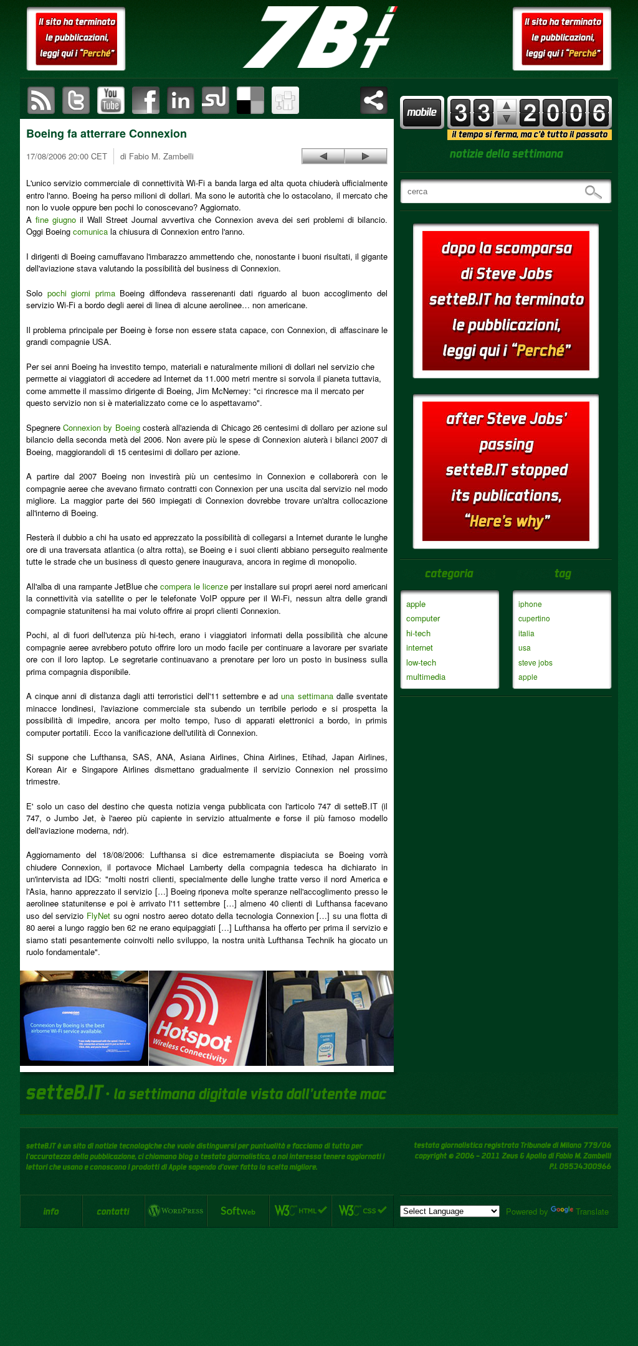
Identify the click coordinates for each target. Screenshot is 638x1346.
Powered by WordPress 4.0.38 (175, 1210)
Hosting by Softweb (238, 1210)
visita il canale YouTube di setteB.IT (111, 100)
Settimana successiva (507, 105)
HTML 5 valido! (300, 1210)
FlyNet (98, 915)
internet (419, 647)
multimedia (425, 676)
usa (524, 647)
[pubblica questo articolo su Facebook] (146, 100)
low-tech (421, 662)
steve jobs (535, 662)
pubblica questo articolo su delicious (250, 100)
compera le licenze (194, 586)
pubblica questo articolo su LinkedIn (180, 100)
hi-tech (418, 633)
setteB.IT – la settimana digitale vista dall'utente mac (319, 37)
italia (526, 633)
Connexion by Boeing (101, 427)
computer (423, 618)
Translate (592, 1211)
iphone (530, 603)
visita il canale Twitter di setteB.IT (76, 100)
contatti (113, 1210)
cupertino (534, 618)
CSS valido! (362, 1210)
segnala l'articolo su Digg (285, 100)
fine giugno (56, 219)
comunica (90, 231)
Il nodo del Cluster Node (365, 156)
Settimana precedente (507, 118)
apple (416, 603)
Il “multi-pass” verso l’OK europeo (323, 156)
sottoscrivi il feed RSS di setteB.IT (41, 100)
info (51, 1210)
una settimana (307, 696)
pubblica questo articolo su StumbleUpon (215, 100)
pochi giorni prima (81, 293)
